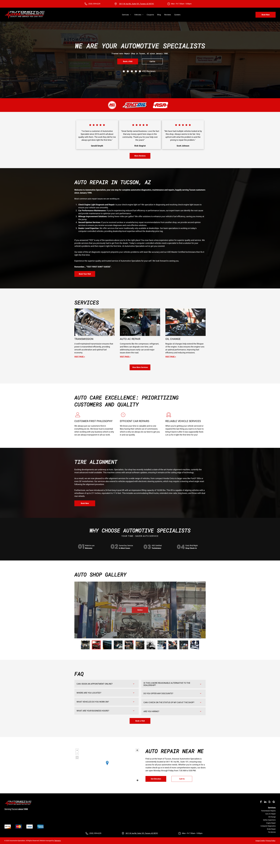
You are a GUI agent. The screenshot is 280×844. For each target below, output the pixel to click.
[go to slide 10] (183, 645)
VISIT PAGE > (125, 357)
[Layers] (137, 750)
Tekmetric (57, 840)
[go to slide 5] (129, 645)
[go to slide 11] (194, 645)
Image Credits (260, 840)
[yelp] (269, 802)
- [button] (77, 753)
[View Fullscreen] (77, 757)
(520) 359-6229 (94, 4)
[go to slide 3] (107, 645)
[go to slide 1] (85, 645)
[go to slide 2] (96, 645)
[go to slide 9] (172, 645)
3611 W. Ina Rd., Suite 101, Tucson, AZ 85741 (136, 4)
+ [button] (77, 750)
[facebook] (261, 802)
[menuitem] (126, 14)
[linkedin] (265, 802)
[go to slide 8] (162, 645)
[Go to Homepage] (24, 11)
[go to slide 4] (118, 645)
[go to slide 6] (140, 645)
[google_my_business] (274, 802)
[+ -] (107, 765)
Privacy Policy (270, 840)
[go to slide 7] (151, 645)
